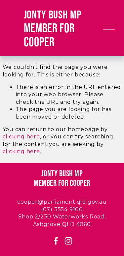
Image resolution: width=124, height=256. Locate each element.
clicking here (21, 136)
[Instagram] (68, 241)
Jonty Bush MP (52, 14)
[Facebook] (56, 241)
